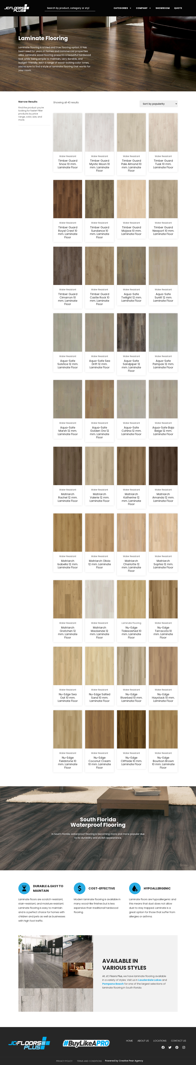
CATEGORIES (121, 8)
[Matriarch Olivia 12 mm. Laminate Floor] (99, 533)
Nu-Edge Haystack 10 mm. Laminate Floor (163, 697)
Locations (159, 1041)
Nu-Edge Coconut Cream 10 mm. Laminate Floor (99, 762)
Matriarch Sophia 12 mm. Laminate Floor (163, 564)
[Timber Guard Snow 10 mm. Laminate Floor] (67, 133)
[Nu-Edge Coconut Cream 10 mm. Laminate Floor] (99, 730)
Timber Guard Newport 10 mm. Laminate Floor (163, 230)
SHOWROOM (163, 8)
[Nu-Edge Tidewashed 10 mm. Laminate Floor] (131, 600)
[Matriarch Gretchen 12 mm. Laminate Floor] (67, 600)
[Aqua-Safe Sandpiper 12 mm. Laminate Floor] (131, 333)
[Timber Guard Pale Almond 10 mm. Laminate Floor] (131, 133)
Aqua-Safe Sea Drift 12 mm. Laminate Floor (99, 364)
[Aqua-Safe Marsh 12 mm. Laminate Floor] (67, 399)
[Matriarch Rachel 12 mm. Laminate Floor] (67, 466)
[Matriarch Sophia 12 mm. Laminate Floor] (163, 533)
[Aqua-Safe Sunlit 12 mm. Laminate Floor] (163, 266)
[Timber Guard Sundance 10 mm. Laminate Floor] (99, 199)
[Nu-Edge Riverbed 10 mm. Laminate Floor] (131, 666)
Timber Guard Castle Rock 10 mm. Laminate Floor (99, 299)
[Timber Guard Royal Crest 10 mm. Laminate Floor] (67, 199)
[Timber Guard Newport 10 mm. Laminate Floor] (163, 199)
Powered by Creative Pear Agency (124, 1060)
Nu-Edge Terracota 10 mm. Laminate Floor (163, 632)
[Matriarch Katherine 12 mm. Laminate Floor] (131, 466)
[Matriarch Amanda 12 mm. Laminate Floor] (163, 466)
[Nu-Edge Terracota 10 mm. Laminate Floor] (163, 600)
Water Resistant (67, 156)
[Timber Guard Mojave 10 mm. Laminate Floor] (131, 199)
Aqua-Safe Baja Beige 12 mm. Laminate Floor (163, 431)
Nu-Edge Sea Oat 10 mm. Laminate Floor (68, 697)
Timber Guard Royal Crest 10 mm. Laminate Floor (67, 232)
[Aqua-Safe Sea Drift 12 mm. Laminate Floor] (99, 333)
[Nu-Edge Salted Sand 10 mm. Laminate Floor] (99, 666)
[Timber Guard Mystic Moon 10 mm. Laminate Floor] (99, 133)
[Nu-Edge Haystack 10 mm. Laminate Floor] (163, 666)
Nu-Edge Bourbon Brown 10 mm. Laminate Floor (163, 762)
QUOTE (178, 8)
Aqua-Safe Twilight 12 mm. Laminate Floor (131, 297)
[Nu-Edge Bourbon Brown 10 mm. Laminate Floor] (163, 730)
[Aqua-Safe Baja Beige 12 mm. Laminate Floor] (163, 399)
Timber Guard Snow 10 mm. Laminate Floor (68, 164)
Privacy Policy (64, 1061)
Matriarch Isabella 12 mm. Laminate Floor (67, 564)
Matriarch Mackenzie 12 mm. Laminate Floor (99, 632)
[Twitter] (170, 1047)
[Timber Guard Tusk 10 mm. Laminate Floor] (163, 133)
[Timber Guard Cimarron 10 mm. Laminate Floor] (67, 266)
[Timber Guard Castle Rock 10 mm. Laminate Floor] (99, 266)
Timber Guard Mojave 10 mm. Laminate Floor (131, 230)
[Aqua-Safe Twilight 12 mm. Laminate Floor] (131, 266)
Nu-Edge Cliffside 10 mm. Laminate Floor (131, 761)
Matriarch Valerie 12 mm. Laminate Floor (100, 497)
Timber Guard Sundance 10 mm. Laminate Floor (99, 232)
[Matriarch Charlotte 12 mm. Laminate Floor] (131, 533)
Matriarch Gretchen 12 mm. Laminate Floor (67, 632)
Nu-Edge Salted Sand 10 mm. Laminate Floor (99, 697)
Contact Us (178, 1041)
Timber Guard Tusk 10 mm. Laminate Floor (163, 164)
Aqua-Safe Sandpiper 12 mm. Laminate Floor (131, 366)
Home (129, 1041)
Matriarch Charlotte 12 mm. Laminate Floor (131, 566)
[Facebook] (163, 1047)
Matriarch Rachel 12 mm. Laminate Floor (68, 497)
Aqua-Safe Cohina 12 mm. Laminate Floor (131, 431)
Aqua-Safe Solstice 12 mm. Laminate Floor (67, 364)
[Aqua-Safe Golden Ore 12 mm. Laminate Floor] (99, 399)
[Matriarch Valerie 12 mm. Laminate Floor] (99, 466)
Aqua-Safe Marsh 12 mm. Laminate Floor (68, 431)
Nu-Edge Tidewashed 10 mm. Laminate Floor (131, 632)
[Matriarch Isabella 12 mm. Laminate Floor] (67, 533)
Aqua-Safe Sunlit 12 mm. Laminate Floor (163, 297)
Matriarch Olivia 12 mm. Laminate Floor (99, 564)
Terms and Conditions (89, 1061)
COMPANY (141, 8)
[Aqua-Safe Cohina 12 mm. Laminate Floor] (131, 399)
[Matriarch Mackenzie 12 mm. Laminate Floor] (99, 600)
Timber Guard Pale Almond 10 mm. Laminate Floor (131, 165)
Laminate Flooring (131, 623)
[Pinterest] (177, 1047)
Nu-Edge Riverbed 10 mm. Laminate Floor (131, 697)
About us (143, 1041)
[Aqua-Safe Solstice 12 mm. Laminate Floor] (67, 333)
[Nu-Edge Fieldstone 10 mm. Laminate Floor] (67, 730)
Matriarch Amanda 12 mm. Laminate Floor (163, 497)
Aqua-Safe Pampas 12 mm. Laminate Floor (163, 364)
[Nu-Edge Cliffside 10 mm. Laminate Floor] (131, 730)
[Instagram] (184, 1047)
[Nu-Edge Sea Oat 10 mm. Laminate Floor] (67, 666)
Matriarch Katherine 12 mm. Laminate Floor (131, 499)
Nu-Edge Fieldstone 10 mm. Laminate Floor (67, 762)
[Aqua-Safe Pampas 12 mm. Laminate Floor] (163, 333)
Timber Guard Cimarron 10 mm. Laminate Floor (67, 299)
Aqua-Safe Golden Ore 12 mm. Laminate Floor (99, 432)
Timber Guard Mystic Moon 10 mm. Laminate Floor (99, 165)
